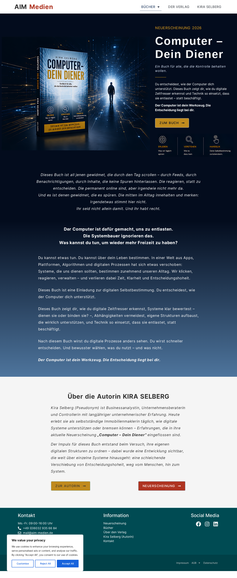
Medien (41, 7)
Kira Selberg (209, 7)
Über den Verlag (114, 532)
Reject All (45, 563)
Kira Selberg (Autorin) (118, 536)
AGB (194, 562)
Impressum (182, 562)
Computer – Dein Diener (122, 435)
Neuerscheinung (114, 523)
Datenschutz (210, 562)
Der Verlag (178, 7)
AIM (20, 7)
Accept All (68, 563)
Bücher (148, 7)
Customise (23, 563)
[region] (45, 553)
